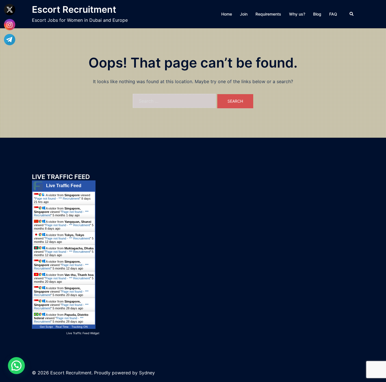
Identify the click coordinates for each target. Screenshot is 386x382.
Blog (317, 14)
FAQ (333, 14)
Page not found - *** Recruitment (57, 198)
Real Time (62, 326)
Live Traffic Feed (63, 185)
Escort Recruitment (74, 9)
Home (226, 14)
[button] (352, 14)
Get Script (46, 326)
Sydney (147, 372)
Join (244, 14)
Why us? (297, 14)
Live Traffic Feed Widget (82, 333)
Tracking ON (79, 326)
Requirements (268, 14)
